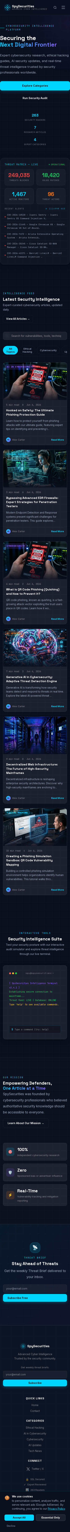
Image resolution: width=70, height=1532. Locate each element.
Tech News (35, 1450)
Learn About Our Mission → (26, 1123)
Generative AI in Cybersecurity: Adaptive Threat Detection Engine (31, 679)
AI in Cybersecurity (35, 1433)
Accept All (19, 1517)
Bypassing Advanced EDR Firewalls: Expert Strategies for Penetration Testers (32, 502)
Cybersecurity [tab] (48, 350)
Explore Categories (35, 85)
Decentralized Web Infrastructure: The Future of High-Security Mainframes (32, 768)
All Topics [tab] (10, 350)
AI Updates (35, 1445)
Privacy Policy (56, 1508)
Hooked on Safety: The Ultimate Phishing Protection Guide (30, 412)
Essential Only (50, 1517)
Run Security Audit (35, 98)
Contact (35, 1410)
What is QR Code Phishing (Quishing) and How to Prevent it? (32, 591)
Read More (57, 439)
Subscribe (35, 1382)
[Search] (55, 7)
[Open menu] (63, 7)
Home (35, 1405)
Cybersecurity (35, 1439)
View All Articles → (18, 318)
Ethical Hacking (35, 1427)
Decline (11, 1525)
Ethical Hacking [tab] (27, 350)
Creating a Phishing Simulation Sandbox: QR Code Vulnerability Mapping (29, 860)
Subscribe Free (17, 1297)
